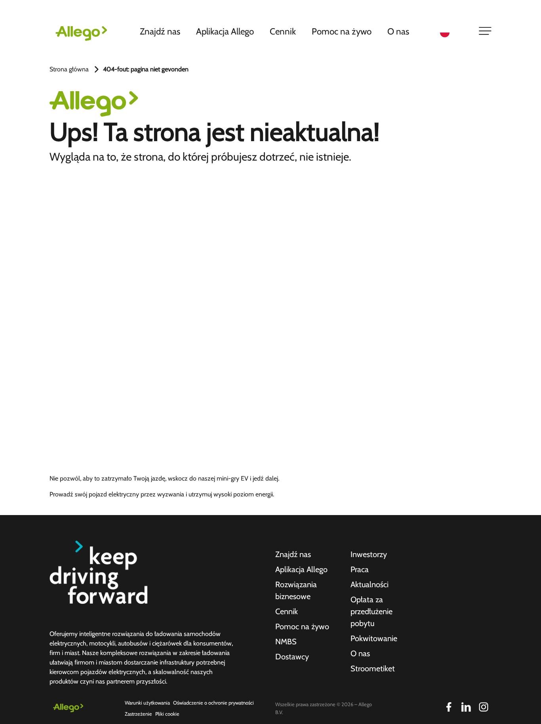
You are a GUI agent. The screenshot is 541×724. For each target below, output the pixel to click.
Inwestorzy (369, 554)
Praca (360, 569)
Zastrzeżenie (138, 714)
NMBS (286, 641)
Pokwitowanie (374, 638)
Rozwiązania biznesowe (296, 590)
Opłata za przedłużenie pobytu (371, 611)
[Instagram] (483, 707)
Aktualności (370, 584)
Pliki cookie (167, 714)
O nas (398, 31)
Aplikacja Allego (225, 31)
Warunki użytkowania (147, 703)
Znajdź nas (160, 31)
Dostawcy (292, 656)
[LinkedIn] (466, 707)
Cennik (283, 31)
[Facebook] (449, 707)
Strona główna (69, 69)
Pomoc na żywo (341, 31)
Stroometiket (373, 668)
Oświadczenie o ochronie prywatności (213, 703)
